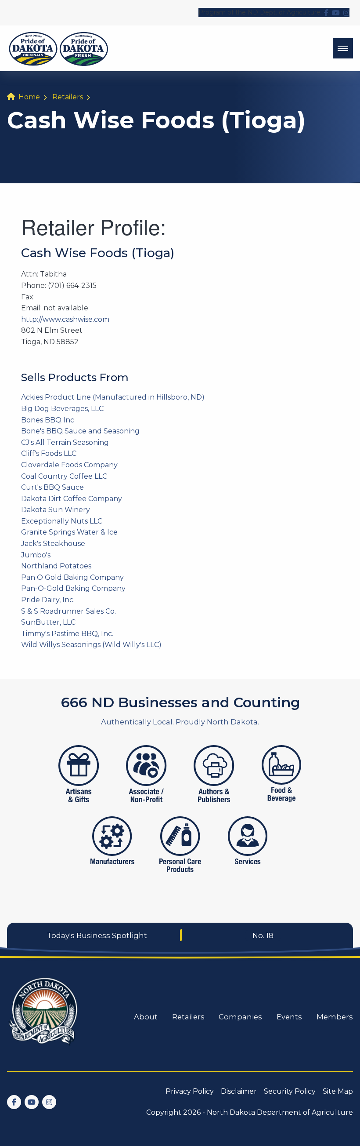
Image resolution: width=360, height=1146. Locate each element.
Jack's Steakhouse (53, 543)
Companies (240, 1016)
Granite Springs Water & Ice (69, 532)
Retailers (67, 97)
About (146, 1016)
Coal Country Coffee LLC (64, 476)
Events (289, 1016)
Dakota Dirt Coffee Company (71, 499)
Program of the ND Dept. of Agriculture (259, 12)
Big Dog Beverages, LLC (62, 408)
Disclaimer (239, 1091)
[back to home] (58, 48)
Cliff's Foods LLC (48, 453)
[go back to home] (44, 1016)
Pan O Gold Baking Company (72, 577)
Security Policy (290, 1091)
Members (335, 1016)
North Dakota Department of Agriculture (280, 1112)
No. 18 (263, 935)
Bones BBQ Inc (47, 420)
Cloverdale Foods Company (69, 465)
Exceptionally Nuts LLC (61, 521)
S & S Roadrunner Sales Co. (68, 611)
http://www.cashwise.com (65, 319)
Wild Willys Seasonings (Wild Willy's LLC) (91, 644)
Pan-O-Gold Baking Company (73, 588)
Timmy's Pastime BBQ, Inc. (67, 633)
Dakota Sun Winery (55, 510)
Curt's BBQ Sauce (52, 487)
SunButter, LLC (48, 622)
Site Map (338, 1091)
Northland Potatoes (56, 566)
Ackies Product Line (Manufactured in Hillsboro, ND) (113, 397)
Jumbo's (35, 555)
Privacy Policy (190, 1091)
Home (29, 97)
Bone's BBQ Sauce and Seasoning (80, 431)
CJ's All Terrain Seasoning (65, 442)
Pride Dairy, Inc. (48, 600)
